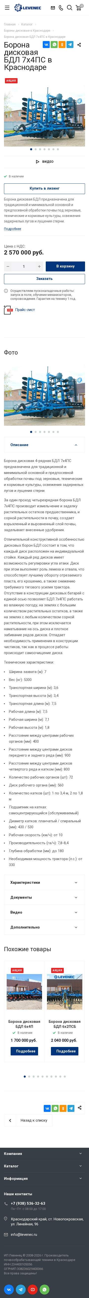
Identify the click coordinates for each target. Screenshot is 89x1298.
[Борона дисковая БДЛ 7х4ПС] (44, 115)
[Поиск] (69, 8)
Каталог (11, 1166)
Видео (47, 161)
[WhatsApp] (54, 44)
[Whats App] (44, 1290)
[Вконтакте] (9, 1290)
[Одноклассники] (62, 44)
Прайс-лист (25, 310)
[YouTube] (33, 1290)
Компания (13, 1153)
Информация (16, 1178)
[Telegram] (70, 44)
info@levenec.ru (24, 1234)
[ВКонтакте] (46, 44)
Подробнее (25, 1051)
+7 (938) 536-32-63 (28, 1203)
